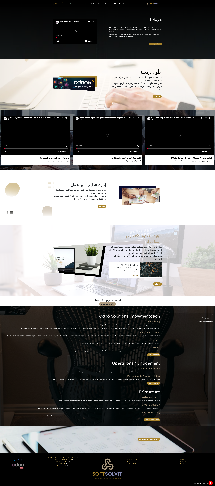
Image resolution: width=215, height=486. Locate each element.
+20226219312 (56, 459)
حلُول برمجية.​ (209, 314)
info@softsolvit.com (61, 461)
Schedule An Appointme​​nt (148, 439)
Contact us (61, 463)
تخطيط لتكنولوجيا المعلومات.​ (205, 321)
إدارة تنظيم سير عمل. (207, 318)
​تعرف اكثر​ (157, 96)
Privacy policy (131, 463)
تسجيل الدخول (58, 3)
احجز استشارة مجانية (155, 44)
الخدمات (182, 463)
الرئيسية (182, 459)
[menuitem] (127, 3)
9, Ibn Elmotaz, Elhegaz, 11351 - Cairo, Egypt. (62, 457)
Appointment (61, 465)
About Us (183, 461)
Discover (135, 275)
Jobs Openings (132, 459)
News (128, 461)
